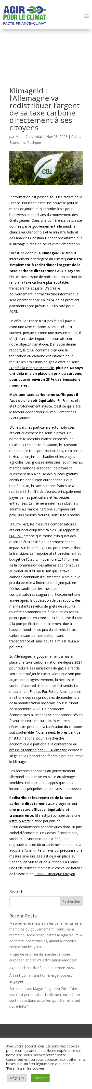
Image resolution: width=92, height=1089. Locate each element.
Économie (17, 142)
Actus (75, 136)
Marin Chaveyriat (28, 136)
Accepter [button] (40, 1077)
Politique (34, 142)
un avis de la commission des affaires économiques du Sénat (44, 565)
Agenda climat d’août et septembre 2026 (41, 967)
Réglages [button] (17, 1077)
